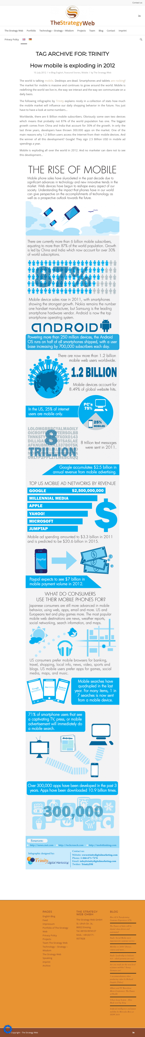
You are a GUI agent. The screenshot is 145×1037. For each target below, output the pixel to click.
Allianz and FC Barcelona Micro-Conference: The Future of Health (122, 991)
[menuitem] (136, 3)
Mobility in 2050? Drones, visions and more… (121, 948)
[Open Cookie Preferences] (8, 1032)
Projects (47, 939)
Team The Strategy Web (55, 942)
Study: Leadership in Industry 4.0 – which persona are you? (122, 957)
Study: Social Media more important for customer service (122, 939)
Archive (46, 965)
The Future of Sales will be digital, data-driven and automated (121, 929)
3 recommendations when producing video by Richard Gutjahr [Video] (121, 979)
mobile (49, 80)
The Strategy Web (102, 72)
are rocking (118, 80)
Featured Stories (72, 72)
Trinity (60, 101)
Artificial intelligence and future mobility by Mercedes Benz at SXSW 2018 (123, 1011)
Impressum (49, 923)
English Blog (49, 916)
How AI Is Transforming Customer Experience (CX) (121, 918)
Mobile (85, 72)
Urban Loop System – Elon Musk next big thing (121, 1001)
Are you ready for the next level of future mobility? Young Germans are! (122, 967)
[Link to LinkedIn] (139, 15)
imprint (46, 961)
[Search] (140, 39)
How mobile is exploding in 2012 (72, 65)
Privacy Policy (50, 935)
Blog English (57, 72)
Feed (45, 920)
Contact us (137, 2)
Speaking (47, 958)
